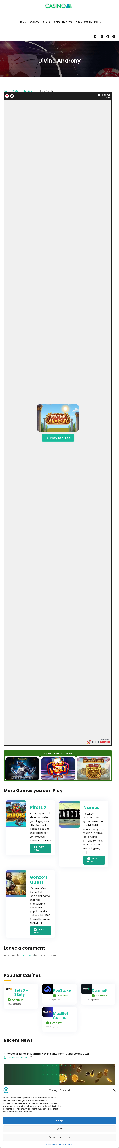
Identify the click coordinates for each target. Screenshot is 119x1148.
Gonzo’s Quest (39, 879)
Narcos (91, 808)
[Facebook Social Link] (108, 36)
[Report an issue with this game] (7, 96)
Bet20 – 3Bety (21, 992)
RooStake (62, 990)
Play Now (39, 848)
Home (22, 21)
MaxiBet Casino (60, 1015)
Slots (46, 21)
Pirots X (38, 807)
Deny (60, 1128)
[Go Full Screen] (12, 96)
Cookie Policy (51, 1144)
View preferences (59, 1137)
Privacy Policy (65, 1144)
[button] (114, 1090)
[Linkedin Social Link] (95, 36)
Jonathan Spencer (17, 1057)
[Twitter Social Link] (102, 36)
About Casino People (88, 21)
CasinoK (100, 990)
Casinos (34, 21)
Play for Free (60, 438)
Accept (59, 1120)
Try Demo (22, 768)
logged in (27, 955)
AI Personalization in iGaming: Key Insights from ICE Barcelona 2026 (46, 1053)
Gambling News (63, 21)
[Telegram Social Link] (114, 36)
